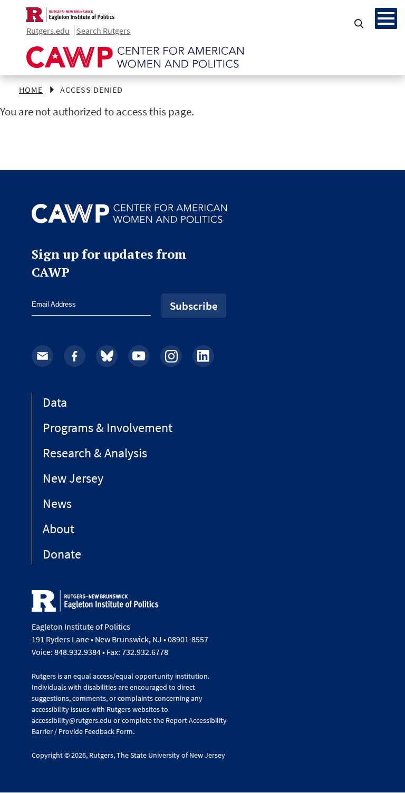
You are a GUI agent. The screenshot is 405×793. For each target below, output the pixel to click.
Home (31, 89)
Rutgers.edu (48, 30)
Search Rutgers (103, 30)
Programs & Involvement (107, 427)
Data (55, 402)
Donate (62, 554)
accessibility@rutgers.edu (72, 720)
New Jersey (73, 478)
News (57, 503)
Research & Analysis (95, 453)
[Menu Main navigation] (386, 18)
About (58, 529)
